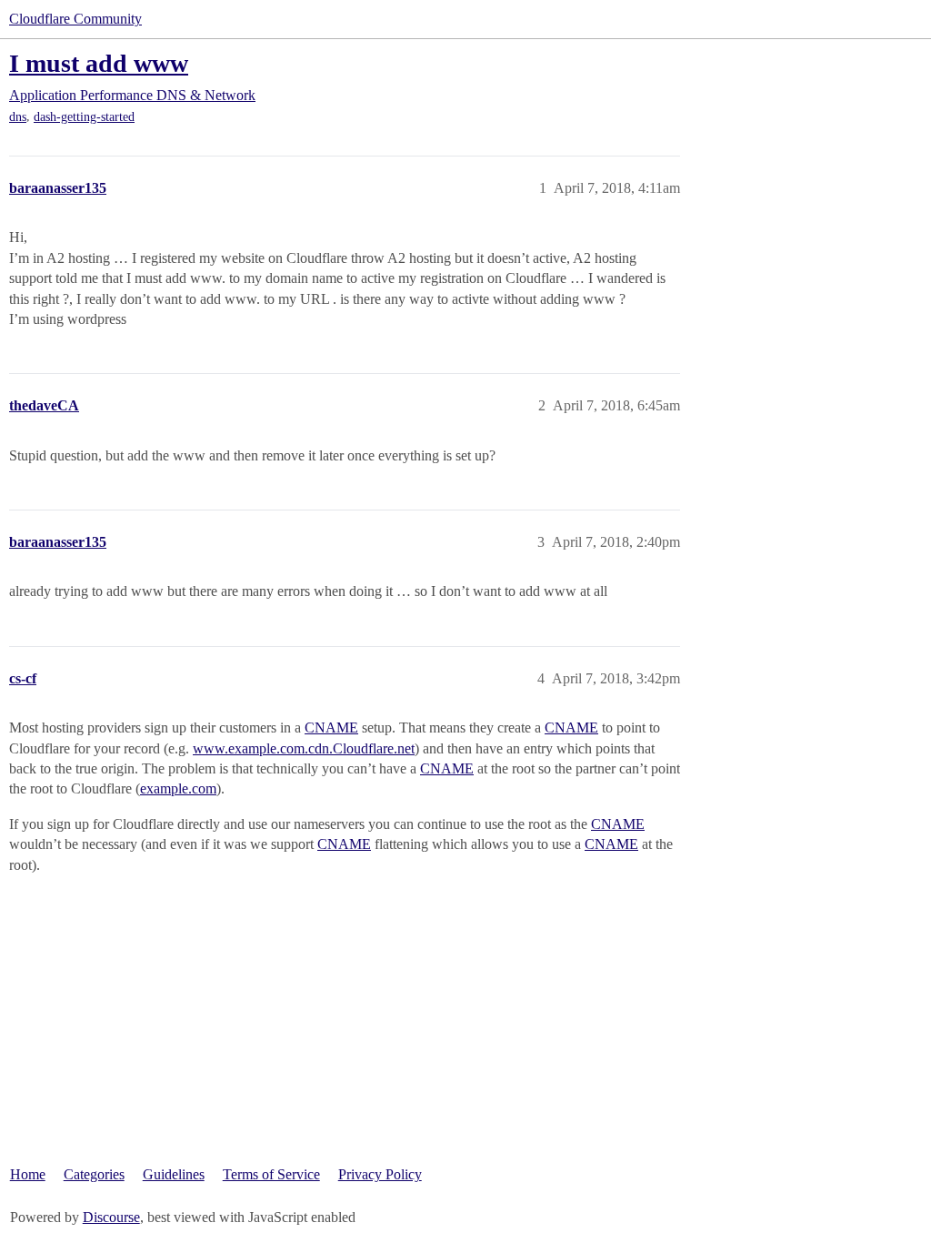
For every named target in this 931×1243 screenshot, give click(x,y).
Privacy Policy (380, 1174)
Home (27, 1174)
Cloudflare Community (75, 18)
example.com (178, 788)
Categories (94, 1174)
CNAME (331, 727)
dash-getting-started (84, 117)
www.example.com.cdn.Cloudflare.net (304, 748)
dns (17, 117)
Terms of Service (271, 1174)
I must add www (98, 63)
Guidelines (174, 1174)
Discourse (111, 1217)
